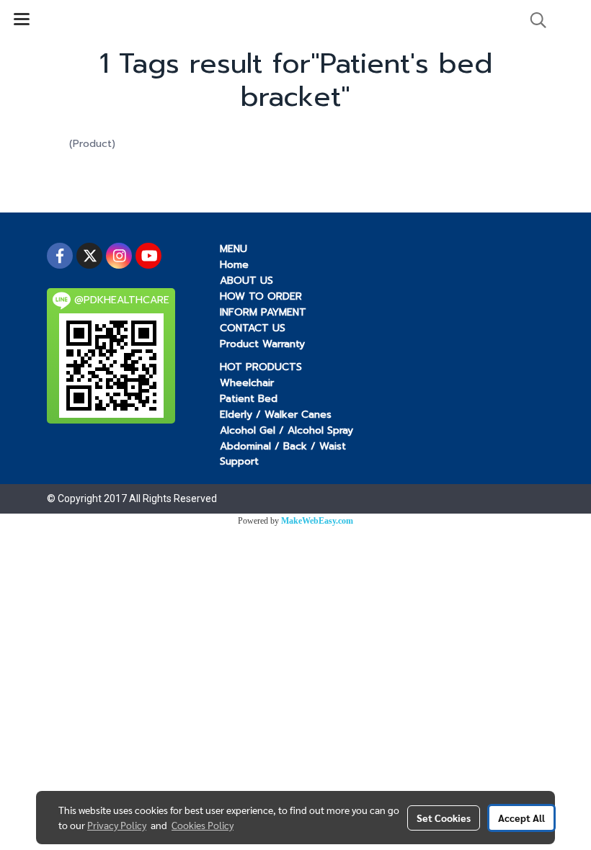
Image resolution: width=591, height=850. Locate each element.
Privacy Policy (116, 824)
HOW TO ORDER (261, 296)
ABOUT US (246, 280)
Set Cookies (444, 817)
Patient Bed (248, 398)
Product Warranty (262, 344)
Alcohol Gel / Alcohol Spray (286, 430)
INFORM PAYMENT (263, 312)
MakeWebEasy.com (317, 521)
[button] (533, 20)
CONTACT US (252, 328)
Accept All (521, 817)
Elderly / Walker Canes (276, 414)
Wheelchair (247, 382)
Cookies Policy (203, 824)
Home (234, 264)
